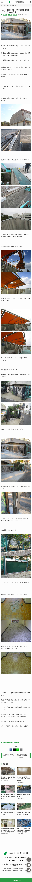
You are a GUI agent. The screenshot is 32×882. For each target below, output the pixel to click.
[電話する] (29, 859)
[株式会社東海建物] (16, 2)
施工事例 (5, 14)
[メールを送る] (29, 865)
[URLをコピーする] (21, 749)
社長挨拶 (21, 868)
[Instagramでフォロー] (29, 870)
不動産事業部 (15, 870)
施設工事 (15, 14)
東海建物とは (15, 868)
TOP (5, 868)
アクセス (21, 870)
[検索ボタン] (30, 2)
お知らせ (4, 870)
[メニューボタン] (2, 2)
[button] (11, 749)
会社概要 (9, 868)
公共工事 (10, 14)
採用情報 (9, 870)
